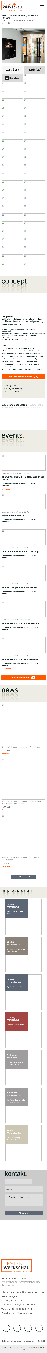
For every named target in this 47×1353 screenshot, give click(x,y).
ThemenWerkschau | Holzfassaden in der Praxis (23, 478)
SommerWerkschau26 (13, 515)
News (23, 876)
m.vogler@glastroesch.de (21, 1313)
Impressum (29, 1341)
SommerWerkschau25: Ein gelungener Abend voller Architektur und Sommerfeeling (21, 802)
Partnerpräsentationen (20, 376)
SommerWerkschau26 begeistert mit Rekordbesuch (21, 747)
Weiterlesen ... (7, 489)
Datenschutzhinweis (11, 1341)
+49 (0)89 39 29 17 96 (21, 1309)
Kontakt (41, 1341)
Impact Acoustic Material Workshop (20, 551)
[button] (5, 45)
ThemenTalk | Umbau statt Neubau (19, 587)
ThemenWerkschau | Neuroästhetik (20, 659)
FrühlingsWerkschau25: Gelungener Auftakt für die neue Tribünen (21, 859)
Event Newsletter (21, 677)
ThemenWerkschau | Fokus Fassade (20, 623)
